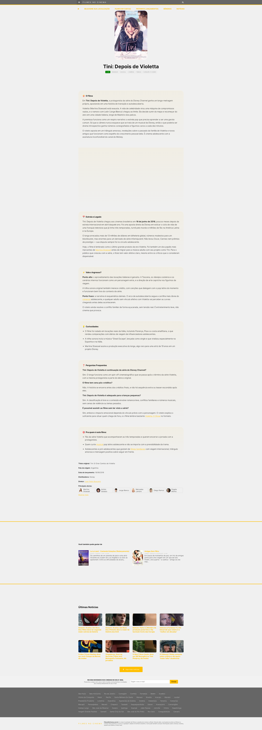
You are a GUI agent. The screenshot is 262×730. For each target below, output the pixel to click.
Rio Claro (151, 711)
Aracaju (158, 696)
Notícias (180, 9)
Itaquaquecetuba (137, 703)
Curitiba (133, 693)
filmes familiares (138, 449)
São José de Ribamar (100, 707)
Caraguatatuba (164, 711)
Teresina (163, 700)
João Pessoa (145, 707)
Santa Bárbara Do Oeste (123, 696)
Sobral (150, 703)
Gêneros (167, 9)
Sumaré (103, 711)
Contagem (123, 693)
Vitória (166, 707)
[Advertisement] (131, 83)
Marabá (167, 696)
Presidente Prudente (86, 700)
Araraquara (160, 703)
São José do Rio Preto (135, 711)
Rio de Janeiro (109, 693)
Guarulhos (111, 700)
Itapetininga (176, 707)
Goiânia (142, 700)
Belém (153, 693)
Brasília (149, 696)
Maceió (104, 703)
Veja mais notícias (131, 669)
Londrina (101, 700)
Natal (100, 696)
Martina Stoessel (103, 250)
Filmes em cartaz (123, 9)
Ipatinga (124, 707)
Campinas (174, 700)
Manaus (139, 696)
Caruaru (176, 711)
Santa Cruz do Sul (117, 711)
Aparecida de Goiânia (127, 700)
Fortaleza (143, 693)
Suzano (115, 707)
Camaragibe (173, 703)
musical (99, 444)
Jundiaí (177, 696)
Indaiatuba (153, 700)
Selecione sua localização (97, 9)
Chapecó (114, 703)
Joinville (157, 707)
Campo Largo (83, 707)
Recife (108, 696)
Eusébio (162, 693)
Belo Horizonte (95, 693)
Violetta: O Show (152, 416)
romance (86, 299)
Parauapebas (93, 703)
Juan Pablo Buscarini (93, 481)
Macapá (81, 703)
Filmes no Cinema (95, 2)
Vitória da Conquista (86, 696)
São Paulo (82, 693)
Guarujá (134, 707)
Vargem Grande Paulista (87, 711)
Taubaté (124, 703)
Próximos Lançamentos (147, 9)
